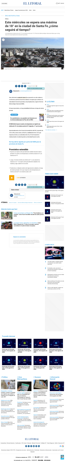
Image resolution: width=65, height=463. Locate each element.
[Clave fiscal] (62, 459)
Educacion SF (61, 443)
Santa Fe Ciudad (12, 202)
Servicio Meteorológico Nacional (25, 202)
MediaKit (33, 451)
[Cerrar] (43, 88)
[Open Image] (3, 40)
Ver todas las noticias (50, 130)
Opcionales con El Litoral (57, 450)
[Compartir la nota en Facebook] (16, 86)
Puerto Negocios (50, 443)
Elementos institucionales (46, 450)
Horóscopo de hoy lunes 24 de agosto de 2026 (55, 121)
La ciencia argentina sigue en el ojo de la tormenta (55, 105)
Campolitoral (3, 443)
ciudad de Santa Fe (22, 97)
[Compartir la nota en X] (19, 86)
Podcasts (29, 443)
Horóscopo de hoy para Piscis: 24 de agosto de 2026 (54, 126)
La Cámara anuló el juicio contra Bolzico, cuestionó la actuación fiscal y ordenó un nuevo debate (55, 116)
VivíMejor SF (43, 443)
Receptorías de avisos (21, 450)
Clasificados (18, 443)
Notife (56, 443)
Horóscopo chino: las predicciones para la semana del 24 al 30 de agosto (55, 110)
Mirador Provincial (36, 443)
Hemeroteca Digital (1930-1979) (8, 450)
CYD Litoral (23, 443)
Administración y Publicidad (33, 450)
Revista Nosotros (11, 443)
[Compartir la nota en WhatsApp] (22, 86)
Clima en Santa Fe (38, 202)
